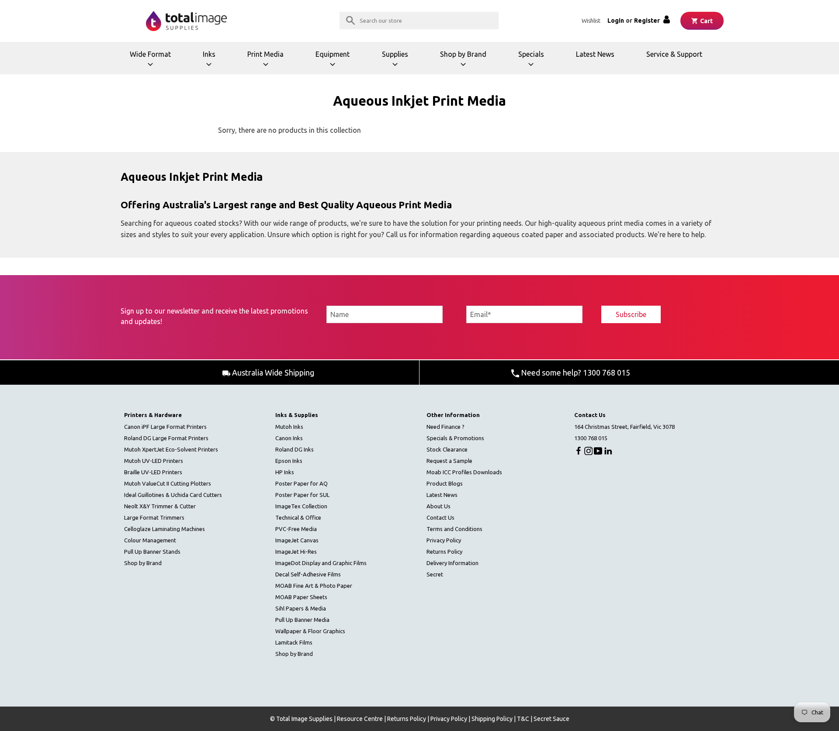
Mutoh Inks (289, 427)
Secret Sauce (551, 718)
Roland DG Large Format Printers (166, 438)
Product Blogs (444, 483)
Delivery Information (452, 563)
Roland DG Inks (294, 449)
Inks (217, 62)
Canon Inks (289, 438)
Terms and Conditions (454, 529)
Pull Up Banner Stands (152, 551)
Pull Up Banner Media (302, 620)
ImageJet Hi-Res (296, 551)
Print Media (267, 62)
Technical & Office (298, 517)
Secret (434, 574)
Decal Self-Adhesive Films (308, 574)
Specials (536, 62)
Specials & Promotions (455, 438)
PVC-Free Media (296, 529)
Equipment (335, 62)
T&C (523, 718)
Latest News (595, 54)
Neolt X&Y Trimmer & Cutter (160, 506)
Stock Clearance (447, 449)
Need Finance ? (445, 427)
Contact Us (440, 517)
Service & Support (674, 54)
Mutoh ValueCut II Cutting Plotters (167, 483)
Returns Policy (444, 551)
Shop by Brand (463, 62)
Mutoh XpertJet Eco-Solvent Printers (171, 449)
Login (615, 20)
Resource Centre (360, 718)
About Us (438, 506)
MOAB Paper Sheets (301, 597)
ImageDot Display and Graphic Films (321, 563)
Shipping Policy (492, 718)
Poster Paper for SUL (302, 495)
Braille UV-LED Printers (153, 472)
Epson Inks (288, 461)
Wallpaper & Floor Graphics (310, 631)
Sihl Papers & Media (300, 608)
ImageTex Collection (301, 506)
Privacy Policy (443, 540)
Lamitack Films (293, 642)
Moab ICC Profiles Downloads (464, 472)
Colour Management (150, 540)
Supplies (400, 62)
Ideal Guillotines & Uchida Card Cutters (173, 495)
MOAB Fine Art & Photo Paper (313, 586)
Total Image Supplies (304, 718)
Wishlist (591, 20)
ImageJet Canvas (297, 540)
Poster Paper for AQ (301, 483)
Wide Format (151, 62)
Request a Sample (449, 461)
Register (647, 20)
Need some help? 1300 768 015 (574, 372)
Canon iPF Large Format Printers (165, 427)
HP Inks (284, 472)
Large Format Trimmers (154, 517)
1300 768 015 (590, 438)
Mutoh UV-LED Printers (153, 461)
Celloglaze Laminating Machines (164, 529)
